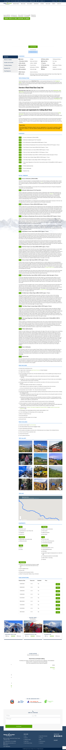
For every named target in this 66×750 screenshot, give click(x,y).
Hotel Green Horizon (35, 370)
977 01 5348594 (14, 1)
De (61, 1)
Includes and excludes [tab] (8, 62)
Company (53, 1)
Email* (35, 714)
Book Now (32, 46)
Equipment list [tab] (7, 68)
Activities (42, 3)
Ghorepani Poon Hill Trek (30, 634)
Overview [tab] (6, 56)
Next (62, 630)
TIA (42, 182)
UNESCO (51, 193)
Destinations (36, 3)
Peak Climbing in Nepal (28, 743)
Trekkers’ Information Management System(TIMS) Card (37, 407)
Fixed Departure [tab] (7, 71)
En (59, 1)
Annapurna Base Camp (49, 267)
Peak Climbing (29, 3)
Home (25, 736)
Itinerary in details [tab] (8, 59)
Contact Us (41, 743)
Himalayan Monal (43, 289)
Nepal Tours (23, 3)
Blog (56, 1)
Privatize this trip (33, 52)
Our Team (41, 737)
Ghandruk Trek (47, 634)
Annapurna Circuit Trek (10, 634)
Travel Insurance (42, 741)
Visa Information (32, 424)
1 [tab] (64, 22)
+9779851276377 (7, 1)
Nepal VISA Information (43, 736)
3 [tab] (64, 23)
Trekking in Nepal (16, 3)
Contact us (59, 3)
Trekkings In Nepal (27, 739)
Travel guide (48, 3)
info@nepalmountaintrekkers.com (24, 1)
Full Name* (7, 714)
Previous (4, 630)
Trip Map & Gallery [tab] (8, 65)
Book (58, 584)
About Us (26, 737)
